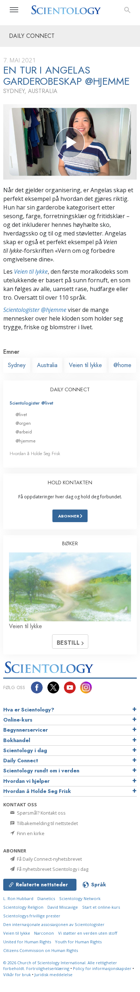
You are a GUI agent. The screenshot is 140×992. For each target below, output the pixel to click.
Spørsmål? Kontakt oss (41, 813)
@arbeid (23, 431)
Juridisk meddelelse (53, 974)
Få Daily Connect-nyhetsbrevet (49, 859)
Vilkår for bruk (17, 974)
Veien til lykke (31, 271)
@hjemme (25, 440)
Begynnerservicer (25, 729)
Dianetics (46, 898)
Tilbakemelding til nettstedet (47, 823)
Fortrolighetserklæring (47, 968)
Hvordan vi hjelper (26, 781)
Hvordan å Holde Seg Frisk (35, 453)
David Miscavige (62, 907)
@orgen (23, 423)
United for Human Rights (27, 941)
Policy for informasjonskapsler (102, 968)
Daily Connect (20, 760)
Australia (47, 365)
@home (122, 365)
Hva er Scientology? (28, 709)
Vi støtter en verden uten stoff (87, 933)
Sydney (16, 365)
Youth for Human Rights (78, 941)
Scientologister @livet (31, 403)
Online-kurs (17, 719)
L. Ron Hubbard (18, 898)
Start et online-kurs (101, 907)
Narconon (44, 933)
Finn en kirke (30, 833)
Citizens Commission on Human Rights (40, 950)
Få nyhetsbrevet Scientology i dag (52, 869)
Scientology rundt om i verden (41, 770)
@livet (21, 414)
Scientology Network (80, 898)
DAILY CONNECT (70, 389)
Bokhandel (16, 740)
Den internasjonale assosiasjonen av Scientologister (53, 924)
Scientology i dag (25, 750)
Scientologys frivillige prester (31, 915)
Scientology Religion (23, 907)
